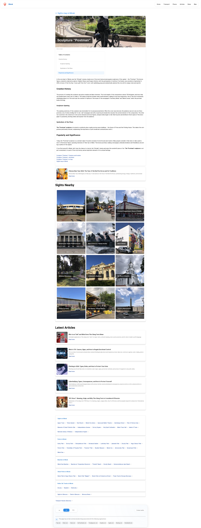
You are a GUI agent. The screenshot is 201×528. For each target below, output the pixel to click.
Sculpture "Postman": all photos (65, 157)
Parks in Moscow (75, 494)
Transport (167, 4)
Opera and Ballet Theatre (105, 423)
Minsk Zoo (110, 448)
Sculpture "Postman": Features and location (69, 155)
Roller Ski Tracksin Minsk (65, 483)
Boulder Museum (99, 448)
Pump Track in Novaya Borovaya (122, 476)
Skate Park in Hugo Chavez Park (67, 476)
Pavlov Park (61, 448)
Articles (182, 4)
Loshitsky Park (105, 443)
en (66, 510)
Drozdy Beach (107, 464)
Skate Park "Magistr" (84, 476)
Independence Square (81, 431)
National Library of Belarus (65, 431)
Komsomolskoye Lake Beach (122, 464)
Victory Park (69, 443)
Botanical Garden (93, 443)
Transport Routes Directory (63, 500)
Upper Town (61, 423)
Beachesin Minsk (63, 460)
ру (59, 510)
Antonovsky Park (119, 448)
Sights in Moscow (63, 494)
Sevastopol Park (131, 448)
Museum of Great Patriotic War (66, 427)
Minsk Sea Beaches (63, 464)
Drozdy (60, 488)
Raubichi (66, 488)
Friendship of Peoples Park (74, 448)
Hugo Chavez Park (136, 443)
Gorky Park (61, 443)
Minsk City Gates (90, 423)
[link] (80, 59)
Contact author (140, 510)
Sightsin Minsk (62, 418)
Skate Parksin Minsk (64, 471)
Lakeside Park (115, 443)
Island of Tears (133, 427)
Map (195, 4)
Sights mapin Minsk (66, 13)
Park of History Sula (132, 423)
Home (158, 4)
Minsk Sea (60, 452)
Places (175, 4)
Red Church (80, 423)
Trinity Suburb (71, 423)
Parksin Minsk (62, 439)
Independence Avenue (84, 427)
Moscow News (86, 494)
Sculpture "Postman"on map (65, 159)
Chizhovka (74, 488)
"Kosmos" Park (88, 448)
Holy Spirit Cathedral (109, 427)
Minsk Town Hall (121, 427)
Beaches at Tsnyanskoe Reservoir (80, 464)
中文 (73, 510)
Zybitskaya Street (119, 423)
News (189, 4)
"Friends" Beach (96, 464)
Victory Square (96, 427)
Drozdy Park (125, 443)
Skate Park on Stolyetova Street (101, 476)
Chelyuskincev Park (80, 443)
